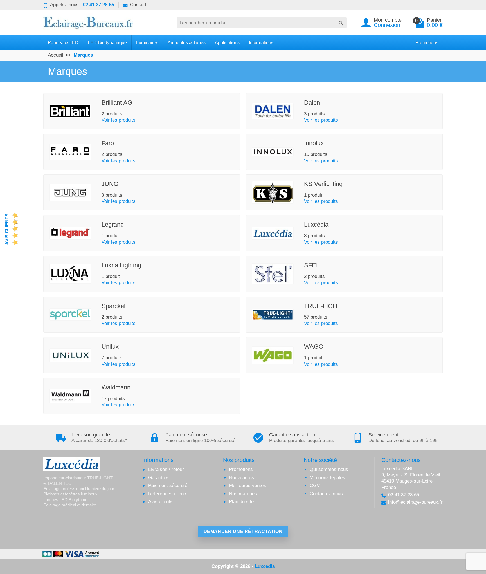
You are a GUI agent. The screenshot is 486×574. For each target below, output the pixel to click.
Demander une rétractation (243, 531)
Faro (108, 143)
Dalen (312, 102)
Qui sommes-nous (329, 469)
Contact (138, 4)
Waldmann (116, 387)
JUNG (110, 183)
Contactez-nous (326, 493)
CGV (315, 485)
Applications (227, 42)
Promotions (426, 42)
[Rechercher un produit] (341, 22)
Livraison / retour (166, 469)
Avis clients (160, 501)
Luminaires (147, 42)
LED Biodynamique (107, 42)
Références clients (168, 493)
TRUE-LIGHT (322, 306)
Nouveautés (241, 477)
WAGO (313, 346)
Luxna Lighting (121, 265)
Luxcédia (316, 224)
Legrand (113, 224)
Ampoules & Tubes (187, 42)
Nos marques (243, 493)
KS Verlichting (323, 183)
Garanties (158, 477)
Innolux (314, 143)
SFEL (312, 265)
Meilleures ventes (247, 485)
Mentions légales (327, 477)
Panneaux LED (63, 42)
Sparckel (113, 306)
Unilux (110, 346)
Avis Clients (6, 229)
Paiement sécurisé (167, 485)
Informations (261, 42)
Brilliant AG (117, 102)
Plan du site (241, 501)
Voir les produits (119, 120)
